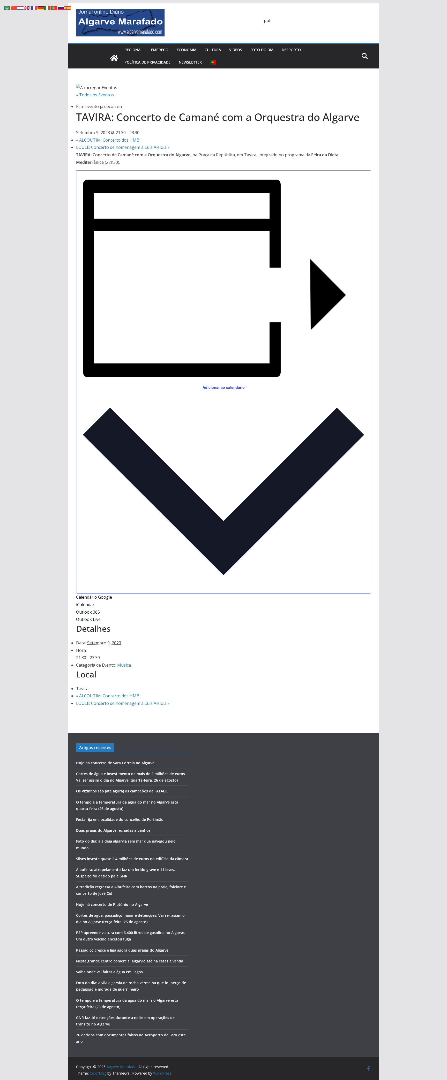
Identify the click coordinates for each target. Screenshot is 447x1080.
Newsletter (190, 62)
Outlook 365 (88, 612)
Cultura (213, 49)
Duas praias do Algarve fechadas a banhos (113, 830)
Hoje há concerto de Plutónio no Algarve (112, 904)
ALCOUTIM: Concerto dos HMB (107, 140)
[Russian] (61, 7)
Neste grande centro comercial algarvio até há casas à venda (129, 961)
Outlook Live (88, 619)
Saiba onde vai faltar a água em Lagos (109, 971)
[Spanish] (67, 7)
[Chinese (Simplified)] (14, 7)
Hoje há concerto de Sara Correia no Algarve (115, 762)
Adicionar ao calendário (224, 387)
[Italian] (47, 7)
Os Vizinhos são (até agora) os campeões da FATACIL (122, 791)
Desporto (291, 49)
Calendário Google (94, 597)
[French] (34, 7)
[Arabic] (7, 7)
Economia (186, 49)
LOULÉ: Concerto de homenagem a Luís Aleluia (123, 147)
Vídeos (235, 49)
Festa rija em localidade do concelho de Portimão (119, 819)
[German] (41, 7)
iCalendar (85, 604)
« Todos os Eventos (95, 95)
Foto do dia (261, 49)
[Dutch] (20, 7)
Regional (133, 49)
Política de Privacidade (147, 62)
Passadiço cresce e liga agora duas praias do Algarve (122, 950)
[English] (27, 7)
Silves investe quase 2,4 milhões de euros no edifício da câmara (132, 858)
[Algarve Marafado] (114, 58)
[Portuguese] (213, 62)
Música (124, 665)
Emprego (159, 49)
